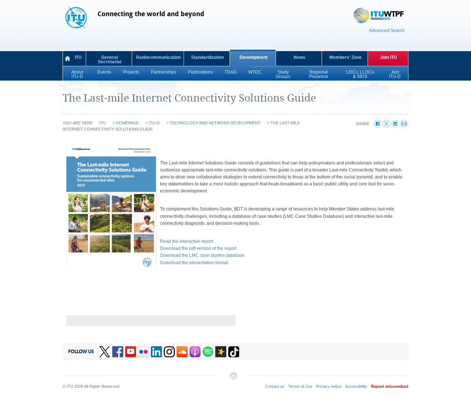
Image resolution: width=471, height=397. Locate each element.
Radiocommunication (158, 57)
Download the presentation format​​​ (194, 262)
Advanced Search (387, 30)
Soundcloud (182, 351)
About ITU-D (77, 74)
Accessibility (356, 386)
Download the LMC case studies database (202, 255)
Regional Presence (318, 74)
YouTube (130, 351)
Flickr (143, 351)
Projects (131, 72)
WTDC (255, 72)
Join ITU (388, 57)
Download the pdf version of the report (198, 248)
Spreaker (220, 351)
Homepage (127, 123)
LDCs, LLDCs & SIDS (360, 74)
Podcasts (195, 351)
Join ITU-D (395, 74)
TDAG (230, 72)
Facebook (117, 351)
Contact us (274, 386)
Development (254, 57)
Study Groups (283, 74)
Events (104, 72)
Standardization (207, 57)
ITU (78, 57)
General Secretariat (109, 59)
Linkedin (156, 351)
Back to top (233, 378)
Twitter (104, 351)
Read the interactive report (186, 241)
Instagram (169, 351)
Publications (200, 72)
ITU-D (154, 123)
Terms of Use (300, 386)
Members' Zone (345, 57)
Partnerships (163, 72)
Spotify (207, 351)
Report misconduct (389, 386)
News (299, 57)
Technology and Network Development (215, 123)
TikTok (233, 351)
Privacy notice (328, 386)
